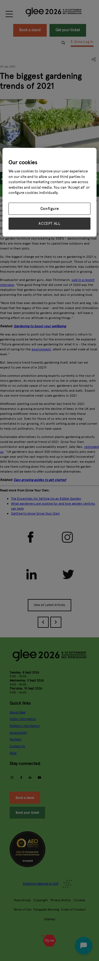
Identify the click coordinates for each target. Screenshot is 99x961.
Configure (49, 209)
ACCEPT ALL (49, 223)
